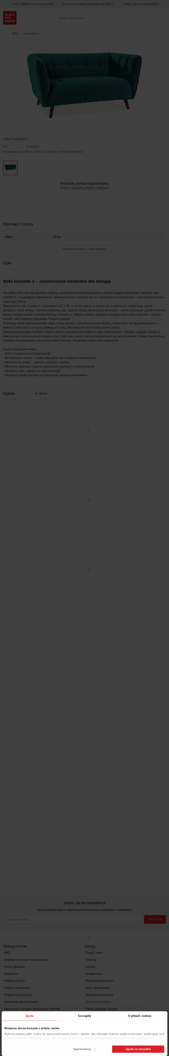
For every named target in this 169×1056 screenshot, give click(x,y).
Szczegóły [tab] (84, 1015)
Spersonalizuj (82, 1049)
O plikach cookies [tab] (139, 1015)
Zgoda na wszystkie (138, 1049)
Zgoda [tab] (29, 1015)
